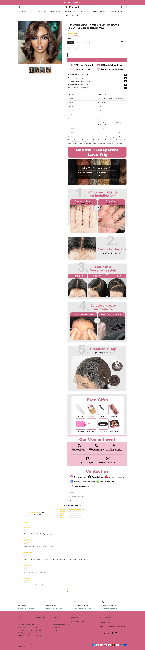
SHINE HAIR (25, 644)
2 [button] (70, 591)
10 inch (71, 42)
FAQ (37, 624)
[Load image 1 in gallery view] (31, 70)
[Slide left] (26, 70)
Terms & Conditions (24, 622)
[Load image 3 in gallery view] (42, 70)
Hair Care (38, 630)
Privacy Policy (22, 627)
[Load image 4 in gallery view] (48, 70)
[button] (19, 7)
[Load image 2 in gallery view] (37, 70)
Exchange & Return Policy (25, 630)
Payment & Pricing (23, 635)
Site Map (38, 635)
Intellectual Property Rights (26, 624)
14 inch (86, 42)
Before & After (40, 633)
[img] (27, 527)
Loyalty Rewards (41, 622)
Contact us (57, 627)
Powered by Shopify (22, 646)
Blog (37, 627)
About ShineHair (58, 622)
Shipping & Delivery (24, 633)
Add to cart (97, 55)
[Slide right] (53, 70)
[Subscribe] (126, 622)
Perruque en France (59, 630)
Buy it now (97, 60)
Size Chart (124, 41)
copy (125, 74)
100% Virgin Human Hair (61, 624)
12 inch (78, 42)
